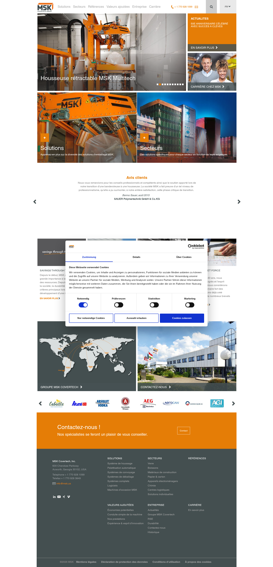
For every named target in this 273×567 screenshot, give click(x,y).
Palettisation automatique (121, 467)
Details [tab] (136, 257)
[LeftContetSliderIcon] (35, 201)
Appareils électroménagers (163, 481)
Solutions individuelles (160, 494)
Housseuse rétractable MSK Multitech (88, 78)
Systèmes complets (118, 481)
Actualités (153, 510)
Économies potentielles (120, 510)
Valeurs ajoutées (118, 7)
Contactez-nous (154, 387)
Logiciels (112, 485)
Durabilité (153, 523)
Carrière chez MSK (206, 86)
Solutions (64, 7)
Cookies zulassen (182, 318)
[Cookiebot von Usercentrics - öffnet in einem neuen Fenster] (190, 246)
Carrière (155, 7)
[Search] (211, 6)
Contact (184, 430)
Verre (151, 463)
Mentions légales (86, 561)
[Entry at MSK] (212, 71)
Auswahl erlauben (136, 318)
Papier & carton (156, 476)
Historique (153, 532)
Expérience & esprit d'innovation (125, 523)
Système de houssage (119, 463)
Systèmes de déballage (120, 476)
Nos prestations (116, 518)
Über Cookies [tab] (183, 257)
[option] (111, 52)
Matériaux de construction (162, 472)
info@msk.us (63, 483)
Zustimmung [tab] (89, 257)
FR (226, 6)
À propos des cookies (198, 561)
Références (96, 7)
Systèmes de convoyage (121, 472)
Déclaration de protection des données (124, 561)
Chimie (152, 485)
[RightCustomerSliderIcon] (233, 403)
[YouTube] (59, 496)
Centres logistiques (158, 489)
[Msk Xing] (64, 496)
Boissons (153, 467)
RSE (150, 518)
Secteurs (79, 7)
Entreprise (139, 7)
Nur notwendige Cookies (91, 318)
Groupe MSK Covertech (60, 387)
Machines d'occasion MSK (122, 489)
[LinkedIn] (54, 496)
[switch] (118, 305)
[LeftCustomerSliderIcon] (41, 403)
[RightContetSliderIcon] (239, 201)
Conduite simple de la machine (124, 514)
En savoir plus (49, 298)
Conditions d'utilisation (166, 561)
